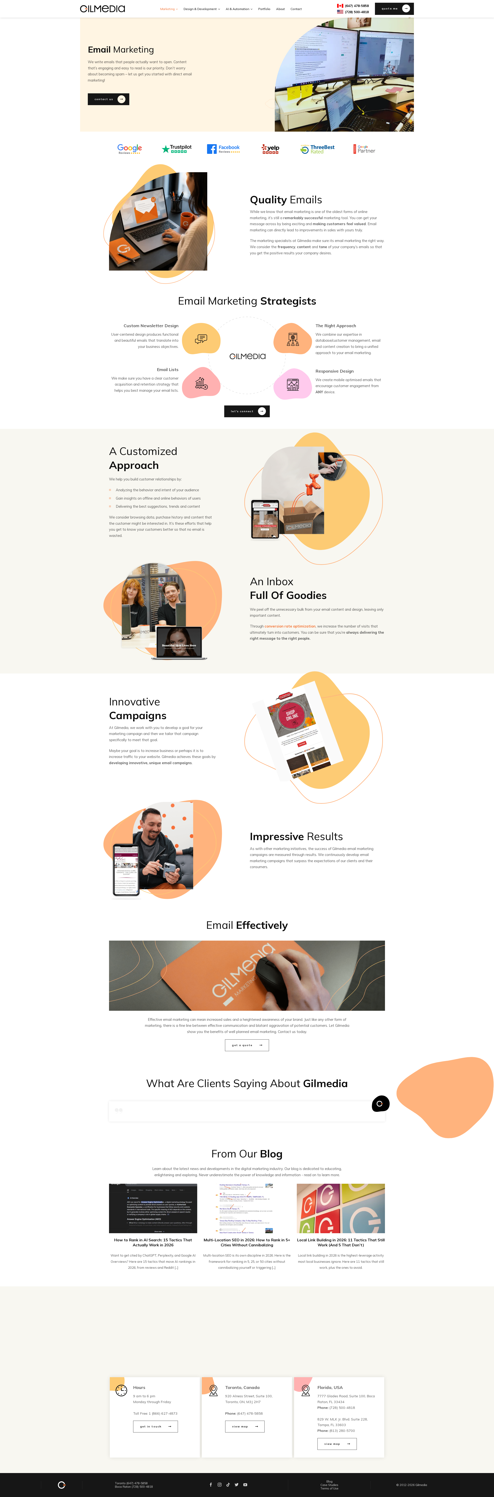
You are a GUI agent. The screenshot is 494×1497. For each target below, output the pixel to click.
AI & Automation (237, 9)
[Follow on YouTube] (245, 1485)
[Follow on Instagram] (220, 1485)
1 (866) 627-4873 (163, 1413)
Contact (296, 9)
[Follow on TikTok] (228, 1485)
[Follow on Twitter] (237, 1485)
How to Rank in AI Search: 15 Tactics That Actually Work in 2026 (153, 1242)
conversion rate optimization (290, 626)
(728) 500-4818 (342, 1407)
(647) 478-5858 (250, 1413)
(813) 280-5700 (342, 1430)
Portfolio (264, 9)
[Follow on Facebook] (211, 1485)
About (280, 9)
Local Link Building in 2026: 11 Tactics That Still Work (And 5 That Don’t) (341, 1242)
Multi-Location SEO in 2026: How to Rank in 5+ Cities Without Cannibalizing (247, 1242)
